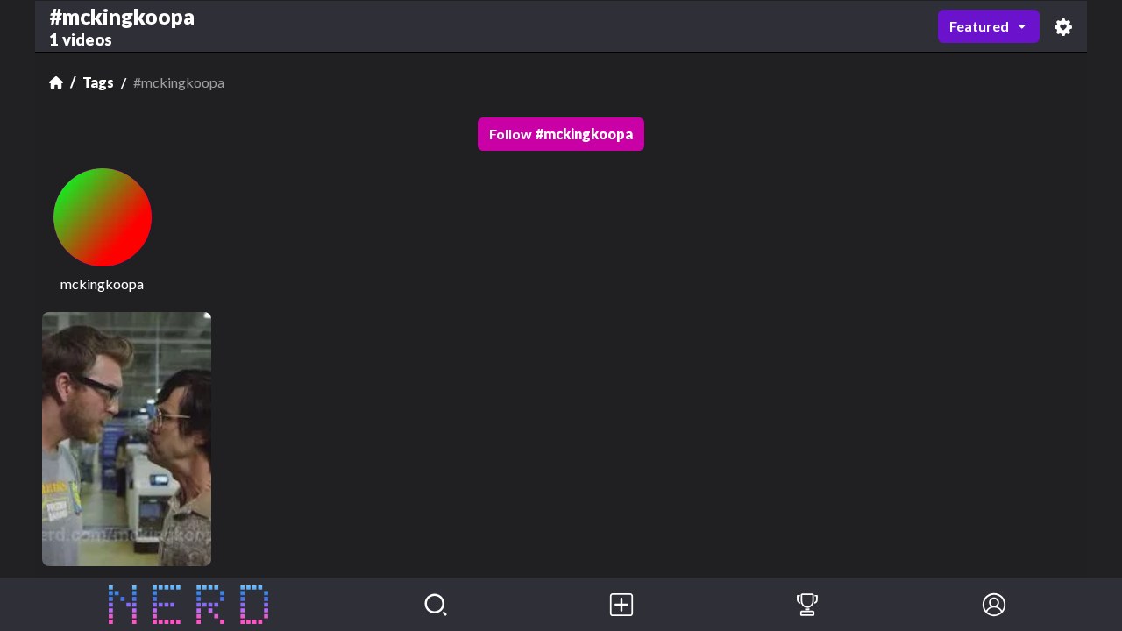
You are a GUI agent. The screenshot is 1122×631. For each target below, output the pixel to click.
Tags (98, 82)
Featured (979, 26)
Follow (561, 133)
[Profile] (994, 604)
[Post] (621, 604)
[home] (189, 604)
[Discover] (436, 604)
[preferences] (1063, 27)
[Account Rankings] (807, 604)
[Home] (56, 82)
